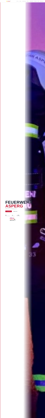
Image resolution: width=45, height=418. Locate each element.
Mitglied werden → (15, 211)
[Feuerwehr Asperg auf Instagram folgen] (13, 219)
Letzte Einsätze (9, 211)
